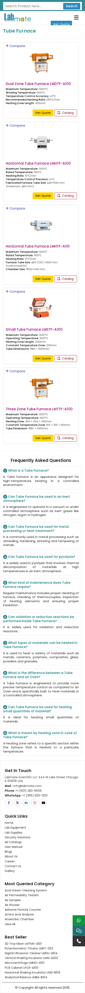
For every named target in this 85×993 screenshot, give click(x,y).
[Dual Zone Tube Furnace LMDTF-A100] (41, 60)
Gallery (10, 871)
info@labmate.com (23, 786)
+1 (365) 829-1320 (26, 795)
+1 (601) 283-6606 (23, 791)
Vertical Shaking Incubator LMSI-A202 (31, 958)
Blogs (8, 851)
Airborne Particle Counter (23, 910)
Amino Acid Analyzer (19, 914)
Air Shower (12, 905)
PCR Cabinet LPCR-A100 (21, 968)
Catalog (67, 113)
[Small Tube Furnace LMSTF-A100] (41, 306)
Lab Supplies (13, 832)
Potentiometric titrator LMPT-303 (29, 948)
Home (9, 823)
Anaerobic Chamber (19, 919)
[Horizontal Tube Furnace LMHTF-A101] (41, 223)
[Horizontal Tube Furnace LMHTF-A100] (41, 139)
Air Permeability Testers (22, 895)
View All (10, 924)
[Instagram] (35, 802)
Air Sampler (13, 900)
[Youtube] (43, 802)
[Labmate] (16, 17)
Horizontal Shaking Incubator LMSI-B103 (32, 972)
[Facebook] (9, 802)
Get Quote (61, 24)
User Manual (13, 847)
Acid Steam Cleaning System (26, 890)
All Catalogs (13, 842)
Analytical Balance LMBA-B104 (26, 977)
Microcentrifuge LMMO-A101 (24, 963)
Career (10, 861)
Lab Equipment (15, 827)
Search (72, 6)
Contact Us (13, 866)
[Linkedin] (26, 802)
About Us (11, 856)
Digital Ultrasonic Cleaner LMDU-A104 (31, 953)
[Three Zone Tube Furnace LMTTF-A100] (41, 385)
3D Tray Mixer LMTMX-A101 (23, 944)
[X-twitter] (17, 802)
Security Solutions (17, 837)
